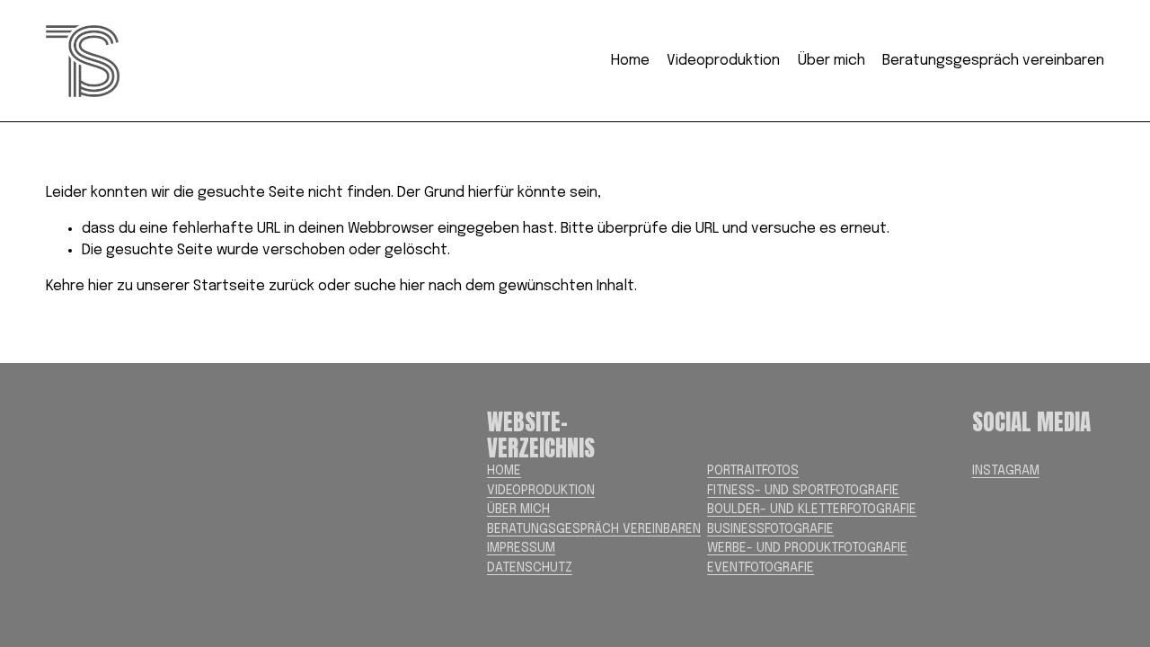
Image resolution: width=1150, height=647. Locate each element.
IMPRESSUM (521, 548)
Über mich (831, 60)
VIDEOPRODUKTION (541, 490)
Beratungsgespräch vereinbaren (993, 60)
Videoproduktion (723, 60)
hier (100, 286)
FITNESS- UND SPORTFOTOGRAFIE (803, 490)
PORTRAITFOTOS (753, 471)
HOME (504, 471)
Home (630, 60)
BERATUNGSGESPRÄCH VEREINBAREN (594, 529)
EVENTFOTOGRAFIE (760, 568)
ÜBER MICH (518, 509)
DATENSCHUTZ (529, 568)
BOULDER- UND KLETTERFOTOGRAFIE (811, 509)
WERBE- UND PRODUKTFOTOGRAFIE (807, 548)
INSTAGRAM (1005, 471)
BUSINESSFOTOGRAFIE (770, 529)
